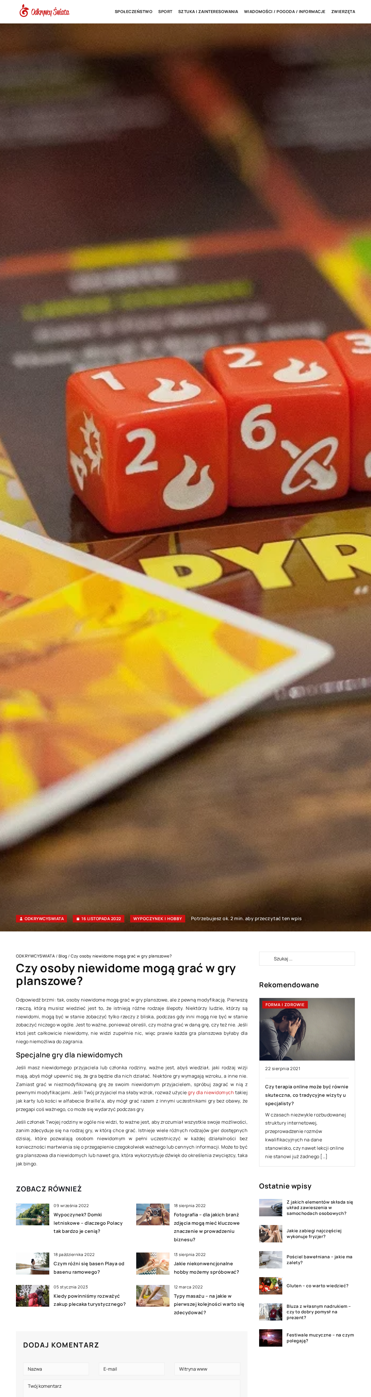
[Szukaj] (266, 959)
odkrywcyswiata (44, 919)
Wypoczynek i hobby (157, 918)
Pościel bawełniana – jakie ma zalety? (320, 1259)
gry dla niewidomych (211, 1092)
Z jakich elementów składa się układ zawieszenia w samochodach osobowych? (320, 1207)
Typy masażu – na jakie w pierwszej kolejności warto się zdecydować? (209, 1304)
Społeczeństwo (134, 11)
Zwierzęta (343, 11)
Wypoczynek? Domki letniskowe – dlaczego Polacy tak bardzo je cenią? (88, 1223)
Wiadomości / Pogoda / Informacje (284, 11)
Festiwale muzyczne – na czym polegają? (320, 1337)
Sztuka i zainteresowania (208, 11)
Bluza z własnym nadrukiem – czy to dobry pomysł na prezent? (319, 1311)
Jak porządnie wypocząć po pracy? (306, 1086)
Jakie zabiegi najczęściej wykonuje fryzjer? (314, 1233)
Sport (165, 11)
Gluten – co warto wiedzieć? (318, 1286)
